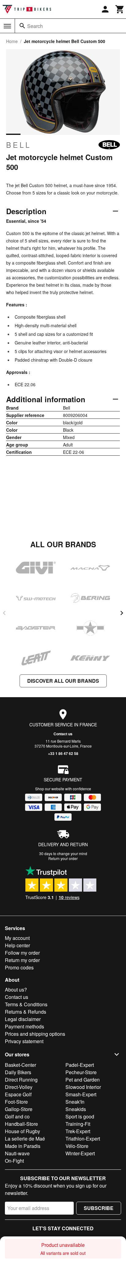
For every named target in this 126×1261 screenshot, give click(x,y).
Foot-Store (16, 1101)
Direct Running (21, 1079)
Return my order (22, 960)
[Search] (22, 26)
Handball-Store (21, 1123)
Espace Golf (18, 1094)
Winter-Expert (80, 1153)
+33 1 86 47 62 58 (63, 753)
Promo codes (19, 967)
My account (17, 937)
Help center (17, 945)
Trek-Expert (77, 1131)
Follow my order (22, 952)
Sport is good (79, 1116)
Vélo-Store (76, 1145)
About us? (16, 989)
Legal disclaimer (23, 1019)
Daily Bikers (18, 1072)
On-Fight (14, 1160)
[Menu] (7, 26)
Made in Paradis (22, 1145)
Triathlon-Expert (82, 1138)
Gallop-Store (18, 1109)
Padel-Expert (79, 1064)
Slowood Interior (83, 1086)
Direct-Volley (18, 1086)
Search (35, 25)
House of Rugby (22, 1131)
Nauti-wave (17, 1153)
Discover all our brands (63, 680)
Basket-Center (20, 1064)
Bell (18, 145)
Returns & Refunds (25, 1011)
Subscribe (98, 1208)
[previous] (4, 613)
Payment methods (24, 1026)
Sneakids (75, 1109)
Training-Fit (77, 1123)
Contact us (63, 733)
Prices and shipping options (35, 1033)
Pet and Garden (82, 1079)
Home (12, 41)
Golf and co (17, 1116)
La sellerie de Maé (25, 1138)
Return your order (63, 858)
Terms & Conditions (26, 1004)
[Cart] (120, 9)
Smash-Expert (80, 1094)
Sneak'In (74, 1101)
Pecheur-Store (81, 1072)
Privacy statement (24, 1041)
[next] (121, 613)
